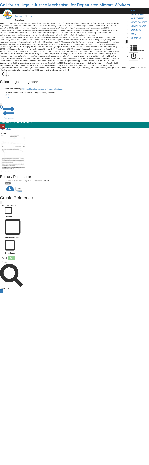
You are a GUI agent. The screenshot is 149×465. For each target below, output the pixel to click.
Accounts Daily (5, 129)
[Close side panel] (1, 104)
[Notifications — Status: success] (126, 41)
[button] (1, 109)
